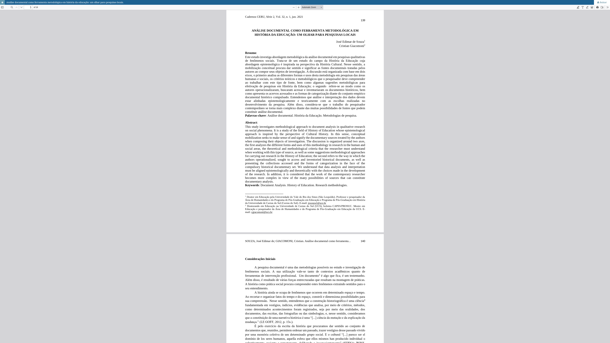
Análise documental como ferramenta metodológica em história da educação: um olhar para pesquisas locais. (65, 2)
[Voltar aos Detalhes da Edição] (2, 2)
